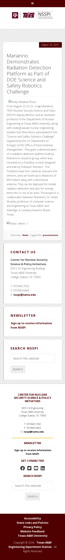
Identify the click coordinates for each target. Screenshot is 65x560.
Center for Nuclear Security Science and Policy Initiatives (32, 19)
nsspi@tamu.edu (25, 295)
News (25, 235)
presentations (50, 235)
